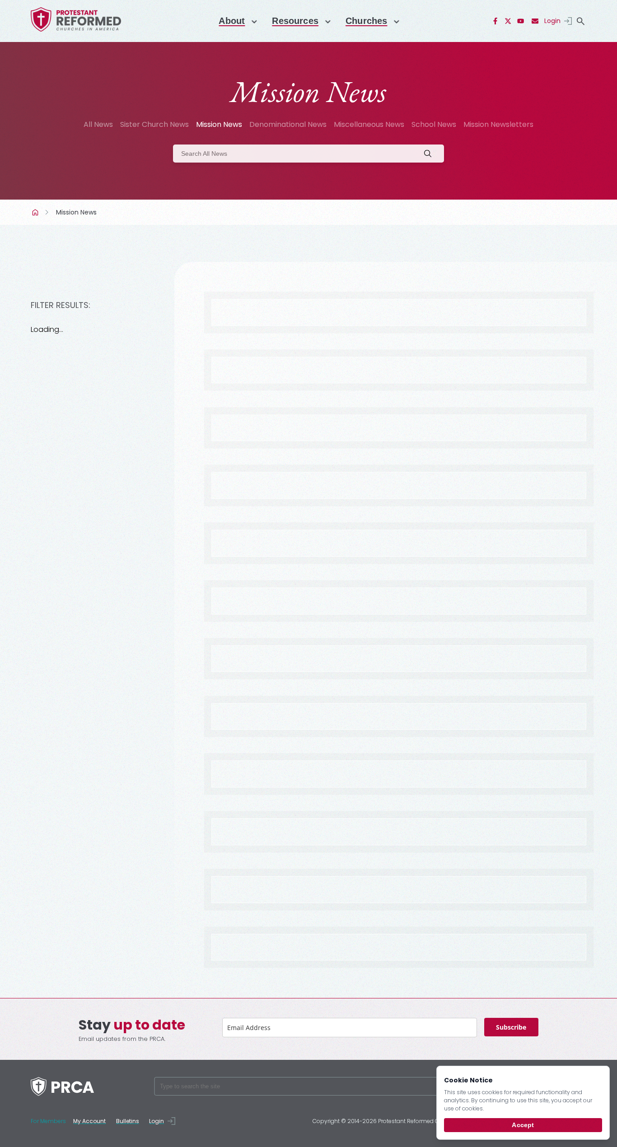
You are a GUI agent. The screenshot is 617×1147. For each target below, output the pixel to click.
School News (433, 124)
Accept (523, 1124)
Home (36, 212)
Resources (295, 21)
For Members (48, 1121)
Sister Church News (154, 124)
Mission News (219, 124)
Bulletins (127, 1121)
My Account (89, 1121)
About (232, 21)
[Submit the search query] (430, 153)
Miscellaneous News (369, 124)
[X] (508, 21)
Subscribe (511, 1027)
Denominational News (288, 124)
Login (552, 20)
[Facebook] (495, 21)
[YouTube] (520, 21)
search (580, 21)
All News (98, 124)
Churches (366, 21)
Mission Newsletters (498, 124)
